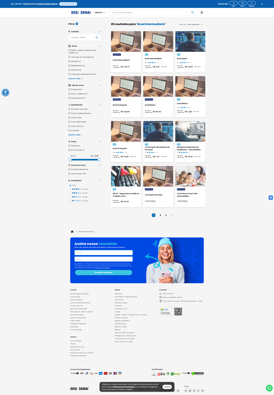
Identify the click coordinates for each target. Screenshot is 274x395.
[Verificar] (197, 373)
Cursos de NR (76, 117)
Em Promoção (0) (77, 150)
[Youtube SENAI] (202, 390)
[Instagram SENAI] (186, 390)
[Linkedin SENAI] (190, 390)
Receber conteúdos (103, 272)
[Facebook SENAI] (194, 390)
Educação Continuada (79, 109)
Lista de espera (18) (78, 173)
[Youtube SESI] (178, 390)
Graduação (75, 130)
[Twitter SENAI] (198, 390)
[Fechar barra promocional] (262, 4)
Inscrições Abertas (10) (79, 169)
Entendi (167, 387)
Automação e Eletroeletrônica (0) (83, 74)
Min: (72, 156)
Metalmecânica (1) (78, 65)
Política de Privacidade (123, 387)
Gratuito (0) (75, 146)
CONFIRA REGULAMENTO (47, 4)
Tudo (74, 185)
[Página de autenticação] (201, 12)
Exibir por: (183, 24)
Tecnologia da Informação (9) (82, 57)
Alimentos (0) (76, 70)
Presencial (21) (76, 89)
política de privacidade (102, 267)
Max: (92, 156)
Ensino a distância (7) (79, 94)
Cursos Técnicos (77, 126)
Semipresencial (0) (78, 98)
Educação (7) (76, 61)
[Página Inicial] (73, 231)
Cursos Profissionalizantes (81, 113)
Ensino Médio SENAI (78, 122)
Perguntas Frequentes (78, 355)
